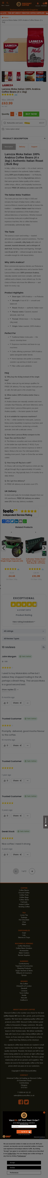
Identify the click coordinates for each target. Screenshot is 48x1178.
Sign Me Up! (24, 1131)
